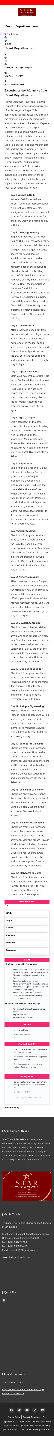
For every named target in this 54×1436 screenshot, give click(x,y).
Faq (44, 1417)
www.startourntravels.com (16, 1257)
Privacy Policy (14, 1417)
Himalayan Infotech (42, 1429)
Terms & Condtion (31, 1417)
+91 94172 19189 (23, 1092)
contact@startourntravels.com (28, 1097)
